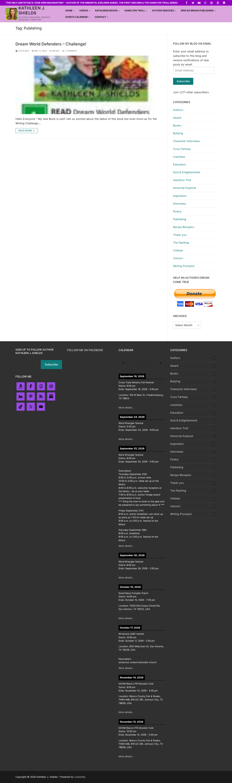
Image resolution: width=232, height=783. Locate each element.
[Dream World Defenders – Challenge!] (88, 85)
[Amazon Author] (217, 2)
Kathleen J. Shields (32, 10)
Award (177, 117)
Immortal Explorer (184, 188)
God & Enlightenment (186, 172)
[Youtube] (199, 2)
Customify (79, 776)
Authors (178, 110)
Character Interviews (186, 141)
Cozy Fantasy (182, 149)
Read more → (27, 130)
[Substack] (224, 2)
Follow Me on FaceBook (85, 350)
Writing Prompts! (183, 266)
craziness (179, 156)
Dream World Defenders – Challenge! (50, 44)
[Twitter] (192, 2)
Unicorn (178, 258)
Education (179, 164)
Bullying (178, 133)
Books (55, 51)
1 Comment (70, 51)
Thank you (179, 234)
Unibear (178, 250)
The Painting (181, 242)
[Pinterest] (211, 2)
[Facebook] (186, 2)
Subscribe (183, 81)
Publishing (179, 219)
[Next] (160, 363)
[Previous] (123, 363)
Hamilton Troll (182, 180)
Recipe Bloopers (183, 227)
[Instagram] (205, 2)
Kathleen (23, 51)
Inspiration (179, 195)
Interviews (179, 203)
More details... (126, 407)
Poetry (177, 211)
